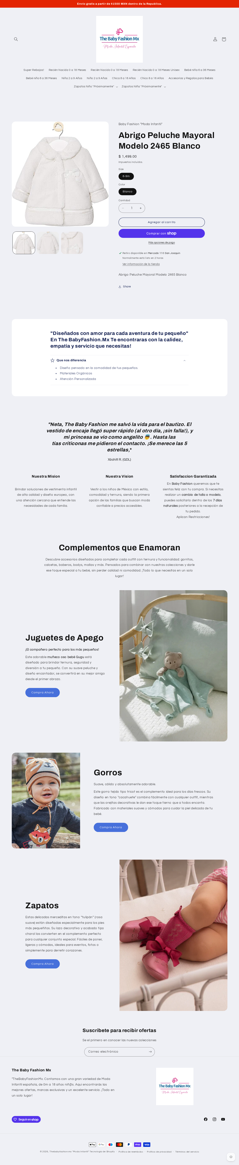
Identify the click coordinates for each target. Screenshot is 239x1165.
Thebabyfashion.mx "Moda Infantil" (69, 1152)
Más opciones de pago (161, 242)
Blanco (127, 191)
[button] (16, 39)
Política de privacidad (159, 1152)
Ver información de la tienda (141, 264)
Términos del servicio (187, 1152)
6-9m (126, 176)
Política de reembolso (131, 1152)
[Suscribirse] (150, 1051)
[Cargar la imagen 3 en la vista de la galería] (72, 243)
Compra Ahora (42, 692)
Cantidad (124, 200)
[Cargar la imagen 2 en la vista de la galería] (48, 243)
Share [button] (127, 286)
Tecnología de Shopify (102, 1152)
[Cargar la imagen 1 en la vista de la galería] (24, 243)
